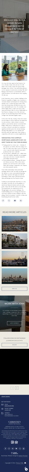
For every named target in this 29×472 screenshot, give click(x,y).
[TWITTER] (20, 448)
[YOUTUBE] (16, 448)
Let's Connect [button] (14, 323)
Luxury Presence (23, 456)
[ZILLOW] (23, 448)
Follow (14, 345)
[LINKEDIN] (12, 448)
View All (14, 289)
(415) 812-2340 (8, 410)
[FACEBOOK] (5, 448)
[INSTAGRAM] (9, 448)
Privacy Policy (20, 463)
